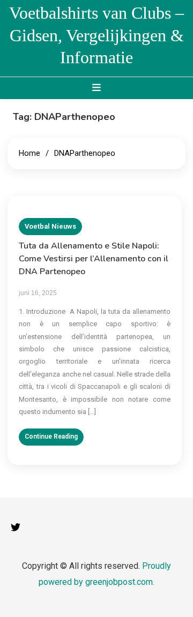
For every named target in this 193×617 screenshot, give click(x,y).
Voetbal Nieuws (50, 226)
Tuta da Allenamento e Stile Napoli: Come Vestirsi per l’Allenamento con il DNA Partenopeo (93, 258)
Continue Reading (51, 436)
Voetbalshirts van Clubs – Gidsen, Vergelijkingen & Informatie (96, 35)
